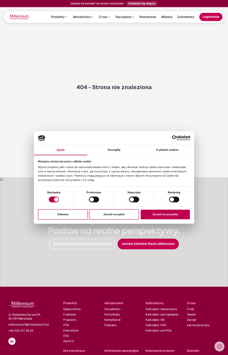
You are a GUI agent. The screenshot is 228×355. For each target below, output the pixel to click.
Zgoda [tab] (61, 149)
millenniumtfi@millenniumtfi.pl (28, 324)
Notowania (148, 17)
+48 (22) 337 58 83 (20, 330)
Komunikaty (112, 314)
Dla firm (68, 341)
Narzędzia (123, 17)
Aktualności (82, 17)
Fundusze (69, 314)
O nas (103, 17)
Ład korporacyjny (198, 325)
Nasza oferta (72, 309)
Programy (69, 319)
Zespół (191, 314)
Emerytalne (70, 330)
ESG (66, 335)
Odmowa (62, 214)
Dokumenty (185, 17)
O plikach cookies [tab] (167, 149)
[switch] (94, 199)
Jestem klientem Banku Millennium (148, 244)
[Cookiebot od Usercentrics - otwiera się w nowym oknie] (174, 138)
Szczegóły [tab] (114, 149)
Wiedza (166, 17)
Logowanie (211, 17)
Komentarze (112, 319)
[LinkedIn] (11, 341)
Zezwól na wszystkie (165, 214)
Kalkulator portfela (158, 330)
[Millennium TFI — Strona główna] (19, 17)
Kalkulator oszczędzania (162, 314)
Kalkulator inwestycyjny (161, 309)
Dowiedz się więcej (141, 3)
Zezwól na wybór (114, 214)
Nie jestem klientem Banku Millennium (82, 244)
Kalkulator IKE (155, 319)
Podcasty (110, 325)
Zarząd (191, 319)
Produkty (58, 17)
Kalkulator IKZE (156, 325)
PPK (66, 325)
